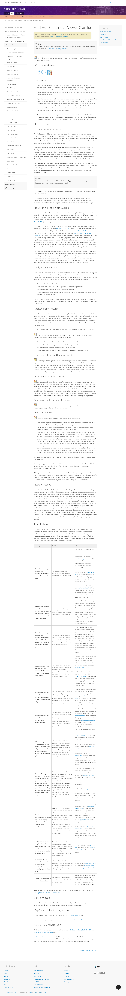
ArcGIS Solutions (39, 985)
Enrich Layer (10, 119)
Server (6, 976)
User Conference (69, 979)
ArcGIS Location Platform (41, 979)
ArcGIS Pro (37, 973)
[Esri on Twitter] (95, 973)
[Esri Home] (97, 967)
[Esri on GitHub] (101, 973)
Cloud (41, 3)
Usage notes (104, 37)
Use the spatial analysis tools (15, 52)
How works (47, 893)
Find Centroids (11, 84)
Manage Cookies (37, 992)
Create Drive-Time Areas (14, 145)
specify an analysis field (84, 588)
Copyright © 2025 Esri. (10, 992)
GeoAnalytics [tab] (10, 184)
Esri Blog (66, 976)
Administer (19, 13)
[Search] (106, 2)
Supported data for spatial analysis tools (14, 58)
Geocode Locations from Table (16, 99)
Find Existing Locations (14, 88)
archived (59, 34)
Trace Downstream (12, 115)
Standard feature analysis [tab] (14, 45)
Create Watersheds (12, 111)
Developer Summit (69, 982)
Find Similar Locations (13, 95)
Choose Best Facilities (13, 103)
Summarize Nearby (12, 70)
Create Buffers (11, 142)
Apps (46, 3)
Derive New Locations (13, 92)
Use (12, 13)
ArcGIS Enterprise (11, 3)
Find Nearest (10, 149)
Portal (21, 3)
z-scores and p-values (63, 229)
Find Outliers (11, 130)
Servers (27, 3)
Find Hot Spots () (57, 49)
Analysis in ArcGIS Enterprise (13, 27)
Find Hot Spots (11, 126)
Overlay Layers (11, 176)
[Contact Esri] (103, 973)
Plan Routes (10, 153)
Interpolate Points (12, 138)
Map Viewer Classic (20, 20)
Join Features (11, 66)
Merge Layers (11, 172)
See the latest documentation (59, 37)
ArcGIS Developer (39, 982)
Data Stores (34, 3)
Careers (66, 973)
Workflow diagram (106, 31)
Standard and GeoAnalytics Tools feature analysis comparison (15, 36)
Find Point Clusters (12, 134)
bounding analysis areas (82, 559)
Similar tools (104, 43)
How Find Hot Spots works (108, 40)
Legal (44, 992)
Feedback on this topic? (89, 950)
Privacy (30, 992)
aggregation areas (80, 715)
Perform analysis (11, 49)
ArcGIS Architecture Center (42, 987)
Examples (103, 34)
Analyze (10, 20)
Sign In (112, 3)
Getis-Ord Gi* (38, 222)
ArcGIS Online (38, 970)
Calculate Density (12, 122)
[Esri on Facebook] (98, 973)
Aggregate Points (12, 62)
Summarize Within (12, 74)
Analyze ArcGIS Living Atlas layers (15, 31)
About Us (67, 970)
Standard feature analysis (35, 20)
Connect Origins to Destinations (16, 157)
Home (7, 13)
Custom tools (11, 180)
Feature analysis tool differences (14, 41)
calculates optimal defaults (78, 231)
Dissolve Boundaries (13, 169)
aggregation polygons (81, 676)
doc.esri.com (50, 17)
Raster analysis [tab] (10, 188)
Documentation (9, 987)
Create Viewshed (12, 107)
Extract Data (10, 161)
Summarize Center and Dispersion (13, 79)
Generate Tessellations (14, 165)
